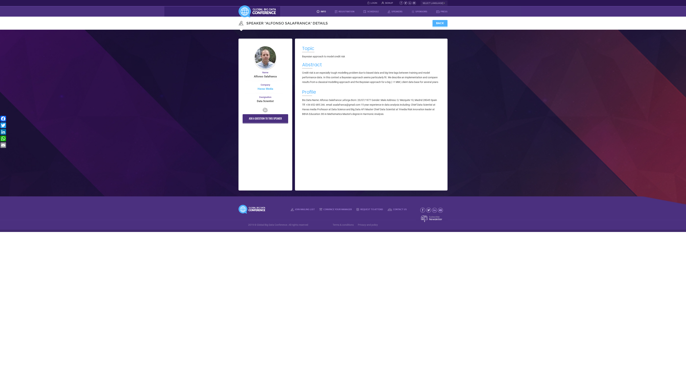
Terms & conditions (343, 224)
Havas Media (265, 88)
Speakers (396, 11)
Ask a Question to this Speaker (265, 118)
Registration (346, 11)
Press (444, 11)
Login (374, 3)
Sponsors (421, 11)
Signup (389, 3)
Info (323, 11)
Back (440, 23)
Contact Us (399, 209)
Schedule (373, 11)
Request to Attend (371, 209)
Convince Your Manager (337, 209)
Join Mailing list (305, 209)
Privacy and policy (368, 224)
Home (307, 11)
